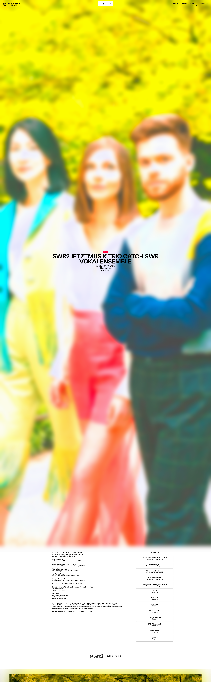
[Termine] (103, 4)
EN (110, 4)
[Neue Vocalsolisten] (189, 4)
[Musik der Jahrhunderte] (11, 4)
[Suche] (106, 4)
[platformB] (204, 3)
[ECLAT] (176, 3)
